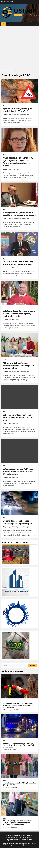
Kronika (4, 740)
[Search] (36, 24)
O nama (8, 835)
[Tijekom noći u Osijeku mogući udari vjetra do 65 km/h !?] (19, 91)
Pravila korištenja (26, 835)
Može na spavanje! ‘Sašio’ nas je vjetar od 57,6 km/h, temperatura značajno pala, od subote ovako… (18, 705)
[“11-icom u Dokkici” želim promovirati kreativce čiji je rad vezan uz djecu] (19, 345)
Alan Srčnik (16, 169)
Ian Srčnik (14, 787)
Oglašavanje (16, 835)
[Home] (3, 24)
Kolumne (5, 359)
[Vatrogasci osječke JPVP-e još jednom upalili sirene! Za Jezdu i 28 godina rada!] (19, 451)
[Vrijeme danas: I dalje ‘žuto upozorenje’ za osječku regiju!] (19, 503)
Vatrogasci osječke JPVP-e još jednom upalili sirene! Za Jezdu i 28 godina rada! (18, 471)
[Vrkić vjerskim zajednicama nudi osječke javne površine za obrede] (19, 195)
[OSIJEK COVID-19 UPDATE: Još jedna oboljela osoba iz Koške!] (19, 244)
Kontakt (29, 837)
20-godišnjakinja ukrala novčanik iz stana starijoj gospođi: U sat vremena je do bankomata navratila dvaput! (18, 822)
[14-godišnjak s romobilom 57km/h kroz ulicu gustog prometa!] (19, 766)
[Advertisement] (19, 46)
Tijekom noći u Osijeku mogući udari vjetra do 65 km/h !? (17, 109)
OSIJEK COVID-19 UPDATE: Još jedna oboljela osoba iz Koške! (18, 263)
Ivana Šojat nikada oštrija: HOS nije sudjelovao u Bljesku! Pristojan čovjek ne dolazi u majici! (18, 162)
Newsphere (15, 846)
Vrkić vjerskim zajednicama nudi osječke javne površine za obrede (19, 213)
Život (4, 105)
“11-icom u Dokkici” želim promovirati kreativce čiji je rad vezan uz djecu (18, 365)
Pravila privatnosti (12, 837)
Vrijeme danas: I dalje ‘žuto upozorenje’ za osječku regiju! (17, 522)
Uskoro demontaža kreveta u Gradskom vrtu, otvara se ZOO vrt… (18, 417)
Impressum (22, 837)
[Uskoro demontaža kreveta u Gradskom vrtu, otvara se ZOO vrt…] (19, 397)
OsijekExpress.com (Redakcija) (21, 114)
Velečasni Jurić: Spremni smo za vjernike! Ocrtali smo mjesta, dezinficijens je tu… (19, 313)
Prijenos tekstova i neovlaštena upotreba (19, 840)
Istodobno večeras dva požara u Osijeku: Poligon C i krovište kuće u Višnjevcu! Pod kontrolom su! (18, 745)
